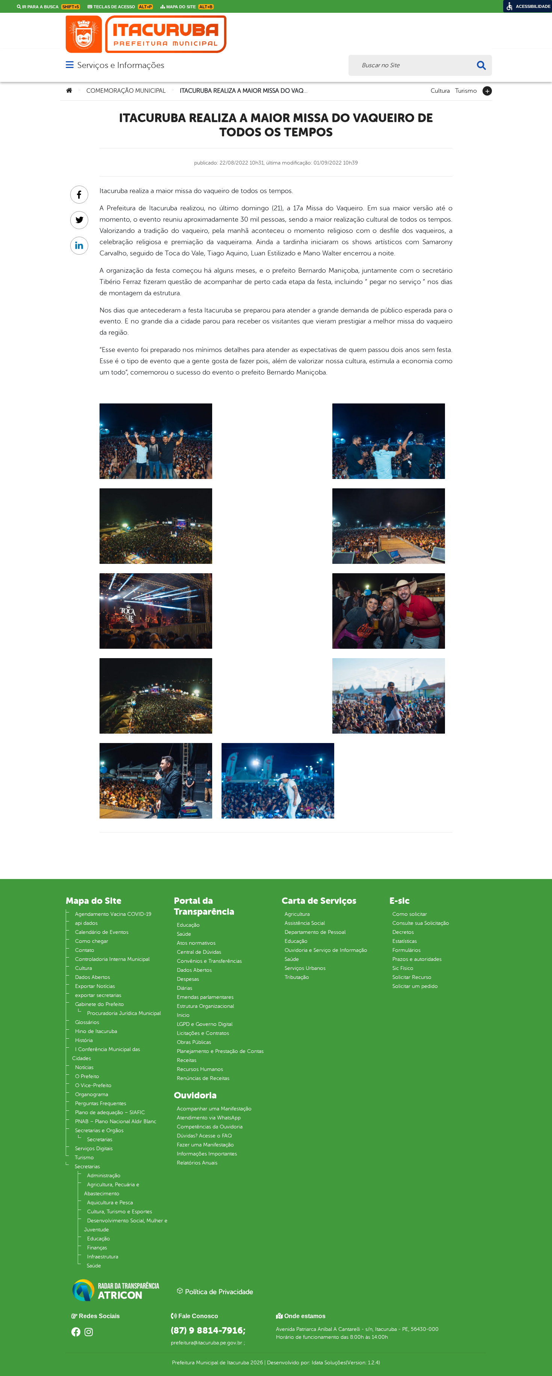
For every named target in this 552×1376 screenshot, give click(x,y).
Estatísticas (404, 941)
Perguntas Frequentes (100, 1103)
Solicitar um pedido (415, 986)
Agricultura (297, 914)
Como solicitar (409, 914)
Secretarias (99, 1139)
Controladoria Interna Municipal (112, 959)
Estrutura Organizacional (205, 1006)
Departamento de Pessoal (315, 932)
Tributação (297, 977)
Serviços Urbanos (305, 968)
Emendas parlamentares (205, 997)
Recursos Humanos (200, 1069)
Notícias (84, 1067)
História (84, 1040)
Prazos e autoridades (417, 959)
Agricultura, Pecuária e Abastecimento (111, 1189)
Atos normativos (196, 943)
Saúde (94, 1266)
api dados (86, 923)
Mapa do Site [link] (189, 7)
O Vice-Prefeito (93, 1085)
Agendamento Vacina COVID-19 (113, 914)
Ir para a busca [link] (50, 7)
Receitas (186, 1060)
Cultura (440, 90)
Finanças (97, 1248)
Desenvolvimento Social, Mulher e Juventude (125, 1225)
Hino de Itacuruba (96, 1031)
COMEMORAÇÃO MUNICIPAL (126, 91)
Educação (98, 1239)
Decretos (403, 932)
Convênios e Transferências (209, 961)
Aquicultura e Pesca (110, 1202)
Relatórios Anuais (197, 1163)
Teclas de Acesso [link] (122, 7)
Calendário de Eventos (101, 932)
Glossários (87, 1022)
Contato (84, 950)
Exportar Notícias (95, 986)
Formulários (406, 950)
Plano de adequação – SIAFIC (110, 1112)
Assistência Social (305, 923)
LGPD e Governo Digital (204, 1024)
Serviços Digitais (94, 1148)
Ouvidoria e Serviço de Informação (326, 950)
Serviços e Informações (120, 65)
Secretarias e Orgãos (99, 1130)
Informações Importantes (207, 1154)
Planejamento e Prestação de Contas (220, 1051)
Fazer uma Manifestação (205, 1145)
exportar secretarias (98, 995)
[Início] (69, 90)
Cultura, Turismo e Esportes (119, 1211)
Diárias (184, 988)
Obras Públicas (194, 1042)
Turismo (466, 90)
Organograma (91, 1094)
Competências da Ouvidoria (210, 1127)
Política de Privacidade (218, 1292)
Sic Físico (402, 968)
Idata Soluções (329, 1362)
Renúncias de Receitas (203, 1078)
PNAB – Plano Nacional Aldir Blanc (115, 1121)
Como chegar (91, 941)
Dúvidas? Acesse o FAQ (204, 1136)
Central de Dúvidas (199, 952)
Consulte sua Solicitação (420, 923)
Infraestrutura (102, 1257)
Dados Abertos (92, 977)
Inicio (183, 1015)
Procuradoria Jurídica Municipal (124, 1013)
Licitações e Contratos (203, 1033)
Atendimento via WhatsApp (209, 1118)
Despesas (188, 979)
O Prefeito (87, 1076)
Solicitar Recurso (411, 977)
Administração (104, 1175)
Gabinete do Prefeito (99, 1004)
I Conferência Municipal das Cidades (106, 1054)
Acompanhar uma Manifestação (214, 1109)
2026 (256, 1362)
